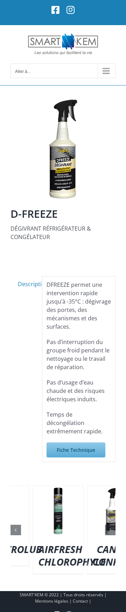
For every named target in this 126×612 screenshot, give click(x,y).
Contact (80, 601)
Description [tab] (28, 284)
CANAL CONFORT (63, 555)
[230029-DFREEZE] (62, 148)
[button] (15, 530)
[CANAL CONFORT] (61, 490)
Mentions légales (51, 601)
